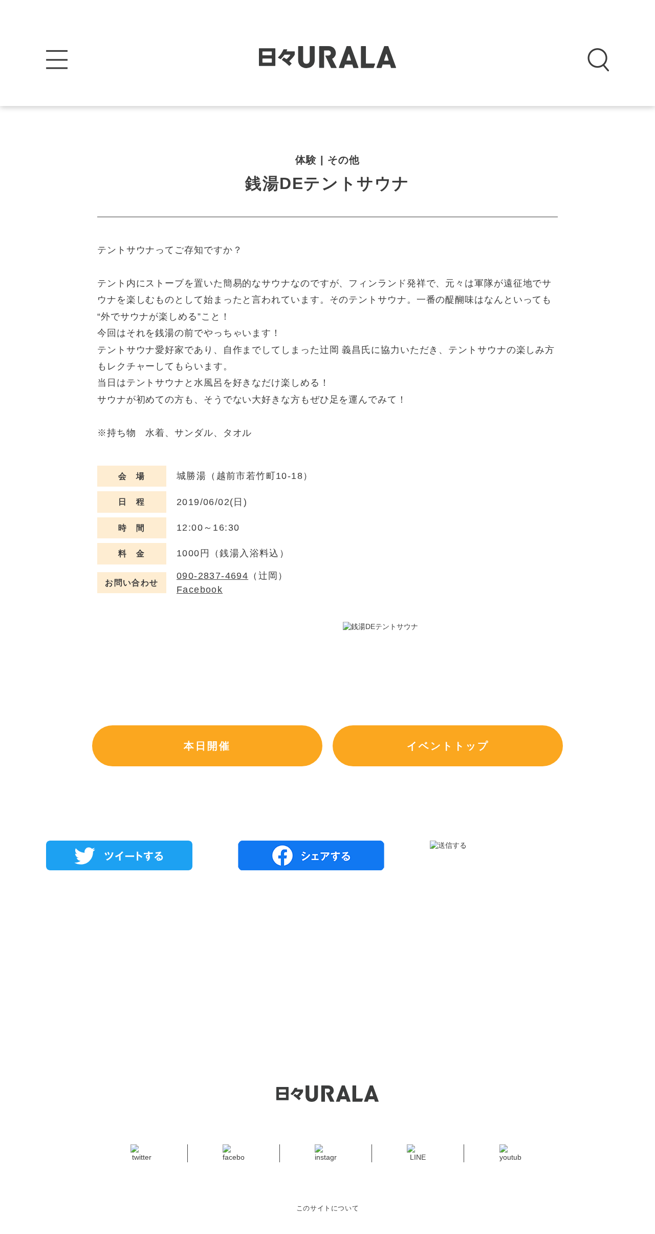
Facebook (200, 589)
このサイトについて (327, 1208)
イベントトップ (448, 745)
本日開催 (207, 745)
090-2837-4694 (212, 576)
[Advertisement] (327, 952)
